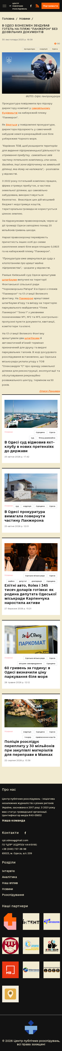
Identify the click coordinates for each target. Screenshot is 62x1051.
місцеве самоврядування (30, 663)
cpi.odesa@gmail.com (15, 840)
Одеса (55, 49)
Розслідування (13, 894)
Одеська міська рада (35, 576)
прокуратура (29, 49)
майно (11, 581)
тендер (27, 737)
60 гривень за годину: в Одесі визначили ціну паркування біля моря (27, 672)
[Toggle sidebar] (4, 6)
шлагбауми (9, 279)
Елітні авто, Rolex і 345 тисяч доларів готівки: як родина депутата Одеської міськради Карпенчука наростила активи (30, 594)
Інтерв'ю (8, 870)
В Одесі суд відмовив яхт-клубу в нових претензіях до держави (29, 446)
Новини (24, 18)
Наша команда (13, 820)
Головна (8, 18)
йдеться (11, 124)
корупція (43, 49)
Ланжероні (26, 298)
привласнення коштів (45, 737)
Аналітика (9, 876)
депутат (23, 581)
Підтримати (50, 6)
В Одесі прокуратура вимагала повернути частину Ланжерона (24, 516)
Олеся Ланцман (49, 391)
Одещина (40, 432)
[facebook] (31, 6)
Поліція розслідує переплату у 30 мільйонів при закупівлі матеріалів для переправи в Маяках (29, 748)
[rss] (37, 6)
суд (32, 438)
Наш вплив (10, 882)
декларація (37, 581)
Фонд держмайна (47, 438)
